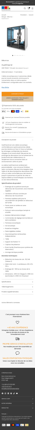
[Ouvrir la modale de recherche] (25, 8)
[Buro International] (6, 8)
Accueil (4, 15)
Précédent (23, 15)
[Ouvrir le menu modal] (32, 8)
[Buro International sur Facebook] (3, 393)
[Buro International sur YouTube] (17, 393)
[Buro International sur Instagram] (5, 393)
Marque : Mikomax (7, 17)
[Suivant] (32, 3)
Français (4, 414)
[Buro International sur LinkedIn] (8, 393)
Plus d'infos (5, 87)
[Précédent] (3, 3)
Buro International (16, 416)
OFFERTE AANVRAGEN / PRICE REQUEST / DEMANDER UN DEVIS (17, 99)
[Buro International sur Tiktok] (14, 393)
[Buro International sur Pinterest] (11, 393)
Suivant (31, 15)
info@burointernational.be (10, 389)
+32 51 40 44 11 (7, 386)
